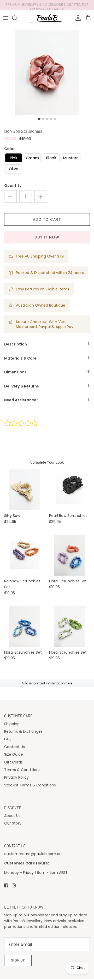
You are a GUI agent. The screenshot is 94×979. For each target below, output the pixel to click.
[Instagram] (14, 885)
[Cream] (24, 489)
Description (15, 344)
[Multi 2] (24, 626)
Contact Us (14, 746)
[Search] (17, 18)
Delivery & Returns (21, 386)
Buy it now (46, 237)
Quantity (12, 185)
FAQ (7, 739)
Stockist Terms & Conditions (30, 785)
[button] (13, 158)
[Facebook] (6, 885)
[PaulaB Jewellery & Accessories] (47, 18)
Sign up (18, 960)
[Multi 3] (69, 626)
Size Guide (13, 754)
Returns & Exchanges (23, 731)
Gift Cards (13, 762)
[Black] (69, 489)
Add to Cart (47, 219)
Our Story (12, 823)
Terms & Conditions (22, 769)
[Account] (77, 18)
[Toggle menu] (5, 18)
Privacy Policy (16, 777)
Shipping (12, 723)
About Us (12, 815)
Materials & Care (20, 358)
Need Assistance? (21, 400)
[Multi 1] (69, 555)
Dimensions (15, 372)
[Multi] (24, 555)
